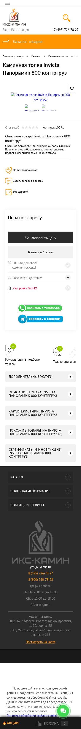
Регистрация (20, 29)
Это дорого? (20, 191)
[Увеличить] (40, 97)
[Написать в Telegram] (40, 323)
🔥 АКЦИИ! (11, 723)
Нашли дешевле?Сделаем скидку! (22, 265)
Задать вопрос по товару (28, 180)
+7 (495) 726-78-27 (65, 29)
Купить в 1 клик (40, 252)
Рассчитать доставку (27, 278)
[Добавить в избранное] (72, 88)
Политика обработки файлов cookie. (31, 715)
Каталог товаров (27, 41)
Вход (6, 29)
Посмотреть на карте (41, 642)
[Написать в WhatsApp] (40, 312)
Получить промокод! (25, 170)
